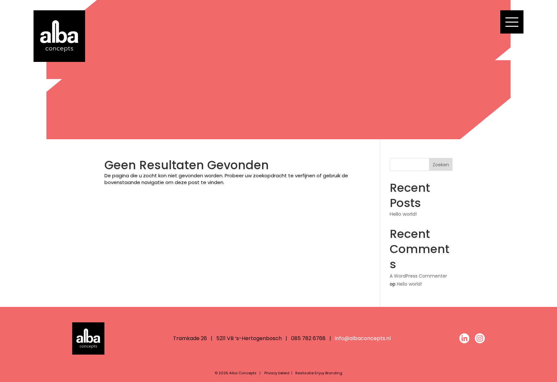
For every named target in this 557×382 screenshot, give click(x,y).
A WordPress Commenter (418, 276)
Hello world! (403, 214)
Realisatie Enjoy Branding (318, 373)
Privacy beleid (276, 373)
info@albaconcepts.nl (363, 338)
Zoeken (441, 165)
